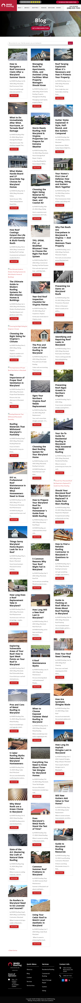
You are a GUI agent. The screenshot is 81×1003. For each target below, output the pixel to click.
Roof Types (35, 7)
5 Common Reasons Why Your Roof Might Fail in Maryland (39, 564)
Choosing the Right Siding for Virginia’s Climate (18, 338)
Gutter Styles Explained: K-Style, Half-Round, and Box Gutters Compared (62, 127)
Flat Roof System (43, 265)
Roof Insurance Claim (16, 86)
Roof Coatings (19, 252)
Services (26, 7)
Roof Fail (35, 578)
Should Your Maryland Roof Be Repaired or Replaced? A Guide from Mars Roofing (63, 497)
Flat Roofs (66, 252)
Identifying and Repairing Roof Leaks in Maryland (63, 341)
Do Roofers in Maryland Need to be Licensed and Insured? (18, 904)
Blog (15, 83)
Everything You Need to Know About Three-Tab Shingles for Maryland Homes (40, 769)
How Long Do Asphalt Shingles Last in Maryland (63, 749)
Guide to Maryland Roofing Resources (60, 848)
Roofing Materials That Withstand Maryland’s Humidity (17, 430)
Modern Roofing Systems (17, 309)
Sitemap (30, 1000)
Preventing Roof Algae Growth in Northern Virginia (60, 391)
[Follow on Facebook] (63, 980)
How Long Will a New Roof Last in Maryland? (39, 614)
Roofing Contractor (38, 466)
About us (29, 969)
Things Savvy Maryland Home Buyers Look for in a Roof (16, 547)
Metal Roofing (14, 721)
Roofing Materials (15, 443)
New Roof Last (36, 626)
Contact (29, 977)
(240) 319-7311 (67, 975)
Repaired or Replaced (61, 513)
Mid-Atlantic (21, 306)
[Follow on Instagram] (66, 980)
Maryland (20, 83)
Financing (43, 7)
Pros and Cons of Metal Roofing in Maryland (17, 709)
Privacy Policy (37, 1000)
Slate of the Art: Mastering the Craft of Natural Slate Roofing (17, 855)
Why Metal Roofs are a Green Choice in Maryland (16, 808)
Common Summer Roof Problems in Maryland (39, 871)
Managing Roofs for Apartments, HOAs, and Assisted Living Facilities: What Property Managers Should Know (40, 75)
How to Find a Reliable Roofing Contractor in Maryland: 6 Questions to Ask (62, 552)
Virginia (12, 350)
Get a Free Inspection (40, 28)
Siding (12, 196)
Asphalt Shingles (64, 759)
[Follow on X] (69, 980)
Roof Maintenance (15, 507)
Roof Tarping (59, 86)
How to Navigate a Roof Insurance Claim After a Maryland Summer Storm (17, 71)
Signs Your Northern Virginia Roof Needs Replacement (39, 401)
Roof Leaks (58, 354)
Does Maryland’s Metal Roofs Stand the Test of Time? (39, 824)
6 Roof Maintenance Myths (39, 663)
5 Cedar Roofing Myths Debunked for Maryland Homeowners (17, 758)
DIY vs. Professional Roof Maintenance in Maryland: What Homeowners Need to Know (18, 487)
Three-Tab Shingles (38, 784)
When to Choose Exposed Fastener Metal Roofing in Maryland (40, 715)
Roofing (57, 196)
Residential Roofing (61, 461)
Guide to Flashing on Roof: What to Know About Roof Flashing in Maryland (62, 607)
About (19, 7)
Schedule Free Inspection (67, 2)
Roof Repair (36, 525)
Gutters (67, 140)
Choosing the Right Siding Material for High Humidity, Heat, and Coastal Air (40, 196)
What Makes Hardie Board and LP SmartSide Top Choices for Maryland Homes (17, 179)
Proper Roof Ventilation (17, 394)
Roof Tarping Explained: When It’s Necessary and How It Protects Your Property (63, 71)
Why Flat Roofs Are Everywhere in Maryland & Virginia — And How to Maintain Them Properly (63, 237)
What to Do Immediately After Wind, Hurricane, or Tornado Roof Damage (16, 124)
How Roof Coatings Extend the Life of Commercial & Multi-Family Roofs (17, 236)
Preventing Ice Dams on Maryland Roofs (62, 290)
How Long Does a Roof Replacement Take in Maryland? (17, 600)
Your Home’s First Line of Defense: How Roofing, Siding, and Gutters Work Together (63, 180)
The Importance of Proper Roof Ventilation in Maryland (17, 380)
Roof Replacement (15, 614)
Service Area (51, 7)
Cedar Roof (43, 932)
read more (14, 95)
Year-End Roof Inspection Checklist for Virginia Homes (40, 301)
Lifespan (61, 761)
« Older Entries (12, 950)
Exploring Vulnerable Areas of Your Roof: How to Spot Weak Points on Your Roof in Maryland (17, 655)
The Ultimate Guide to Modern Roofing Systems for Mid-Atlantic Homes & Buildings (16, 291)
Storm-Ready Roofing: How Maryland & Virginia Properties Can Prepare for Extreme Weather (40, 138)
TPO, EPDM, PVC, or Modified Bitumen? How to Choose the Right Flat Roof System (40, 249)
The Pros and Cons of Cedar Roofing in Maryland (39, 349)
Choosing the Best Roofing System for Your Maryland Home (40, 452)
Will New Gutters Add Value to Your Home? (62, 800)
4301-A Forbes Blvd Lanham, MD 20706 (68, 969)
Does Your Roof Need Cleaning (63, 655)
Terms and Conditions (47, 1000)
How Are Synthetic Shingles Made (62, 702)
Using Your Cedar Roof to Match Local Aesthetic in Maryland (39, 920)
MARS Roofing (15, 81)
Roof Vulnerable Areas (16, 673)
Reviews (58, 7)
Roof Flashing (59, 622)
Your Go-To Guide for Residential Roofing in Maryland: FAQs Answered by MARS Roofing (63, 443)
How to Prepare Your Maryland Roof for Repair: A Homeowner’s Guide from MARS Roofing (40, 508)
